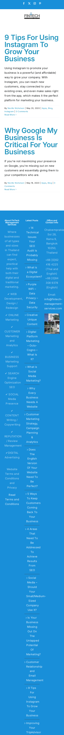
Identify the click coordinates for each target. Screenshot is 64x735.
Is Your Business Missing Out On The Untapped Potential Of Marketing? (32, 636)
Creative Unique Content (32, 319)
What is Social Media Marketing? (32, 373)
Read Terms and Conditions (12, 499)
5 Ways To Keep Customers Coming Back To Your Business (32, 507)
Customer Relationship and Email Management (32, 671)
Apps (44, 108)
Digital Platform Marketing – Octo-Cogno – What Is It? (32, 345)
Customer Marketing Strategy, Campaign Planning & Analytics (32, 428)
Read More (9, 114)
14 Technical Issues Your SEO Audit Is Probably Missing (32, 243)
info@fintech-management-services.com (53, 304)
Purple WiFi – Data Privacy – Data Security (32, 296)
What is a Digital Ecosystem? (32, 272)
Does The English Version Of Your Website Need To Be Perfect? (32, 468)
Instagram (9, 111)
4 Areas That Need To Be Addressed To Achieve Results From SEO (32, 549)
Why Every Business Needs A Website (32, 397)
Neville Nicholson (16, 108)
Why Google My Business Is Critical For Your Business (31, 141)
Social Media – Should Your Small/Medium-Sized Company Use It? (32, 593)
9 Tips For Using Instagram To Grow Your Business (31, 48)
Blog (50, 108)
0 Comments (22, 111)
